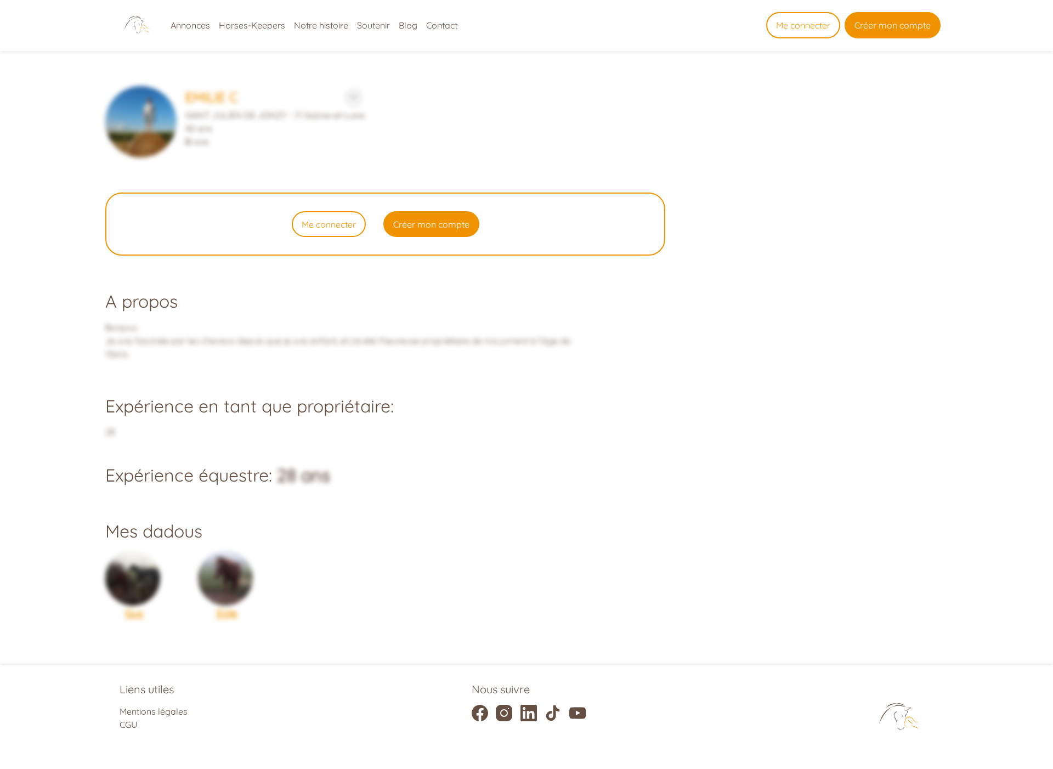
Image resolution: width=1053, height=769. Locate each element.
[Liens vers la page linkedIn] (528, 713)
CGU (128, 724)
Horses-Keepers (252, 25)
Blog (408, 25)
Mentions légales (154, 711)
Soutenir (373, 25)
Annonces (190, 25)
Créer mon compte (892, 25)
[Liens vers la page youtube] (577, 713)
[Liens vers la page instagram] (504, 713)
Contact (441, 25)
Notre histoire (321, 25)
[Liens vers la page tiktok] (553, 713)
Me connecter (803, 25)
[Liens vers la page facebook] (480, 713)
